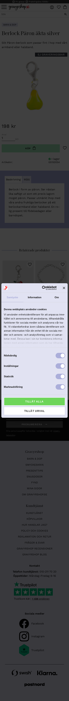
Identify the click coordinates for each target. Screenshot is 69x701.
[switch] (60, 366)
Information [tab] (34, 297)
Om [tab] (57, 297)
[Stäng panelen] (64, 288)
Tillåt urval (34, 411)
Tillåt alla (34, 401)
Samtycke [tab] (12, 297)
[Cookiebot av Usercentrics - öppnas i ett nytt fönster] (43, 288)
